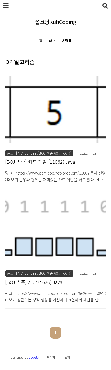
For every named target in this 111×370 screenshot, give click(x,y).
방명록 (67, 40)
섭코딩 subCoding (55, 22)
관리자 (51, 357)
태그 (52, 40)
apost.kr (35, 357)
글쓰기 (65, 357)
